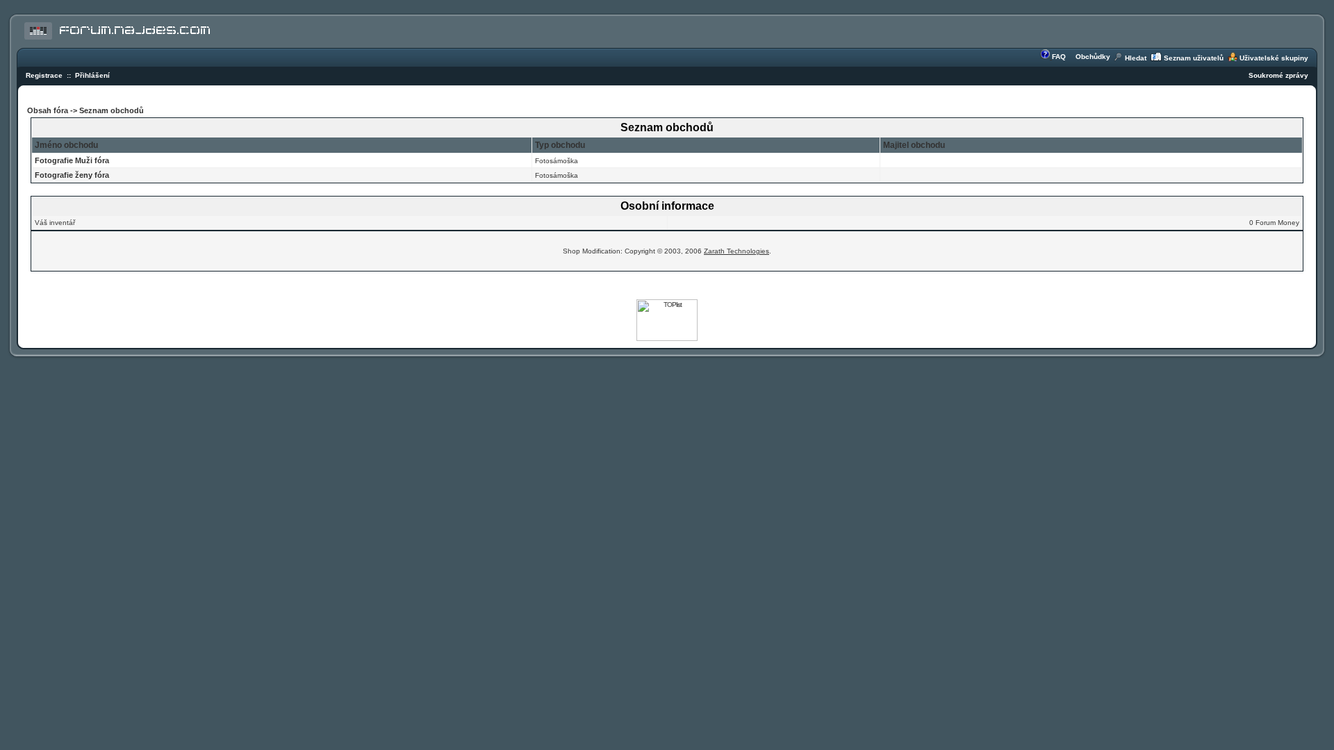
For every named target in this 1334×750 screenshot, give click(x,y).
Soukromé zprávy (1278, 75)
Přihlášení (92, 75)
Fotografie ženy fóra (72, 175)
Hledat (1135, 58)
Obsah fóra (48, 110)
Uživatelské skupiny (1274, 58)
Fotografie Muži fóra (72, 160)
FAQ (1059, 56)
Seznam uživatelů (1194, 58)
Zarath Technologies (736, 251)
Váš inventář (55, 222)
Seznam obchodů (111, 110)
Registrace (44, 75)
